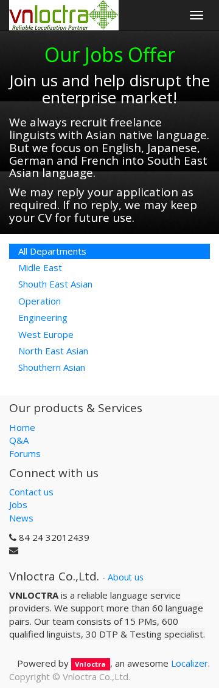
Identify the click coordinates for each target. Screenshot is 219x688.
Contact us (31, 492)
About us (126, 577)
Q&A (19, 440)
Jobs (18, 504)
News (21, 518)
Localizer (189, 663)
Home (22, 427)
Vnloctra (90, 664)
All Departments (52, 251)
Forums (25, 453)
